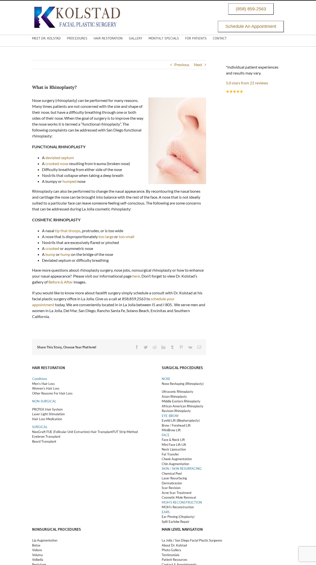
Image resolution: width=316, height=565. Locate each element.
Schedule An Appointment (250, 26)
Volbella (37, 560)
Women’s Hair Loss (45, 388)
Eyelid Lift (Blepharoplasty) (181, 420)
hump (65, 254)
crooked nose (56, 163)
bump (50, 254)
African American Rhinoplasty (182, 406)
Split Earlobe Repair (175, 522)
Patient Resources (174, 560)
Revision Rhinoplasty (176, 411)
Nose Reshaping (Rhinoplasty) (183, 384)
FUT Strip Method (125, 432)
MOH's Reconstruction (178, 507)
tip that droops (67, 230)
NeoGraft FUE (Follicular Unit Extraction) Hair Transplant (72, 432)
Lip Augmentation (44, 540)
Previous (181, 64)
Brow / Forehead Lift (176, 425)
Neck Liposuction (174, 449)
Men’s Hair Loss (43, 384)
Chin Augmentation (175, 464)
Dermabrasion (172, 483)
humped (69, 181)
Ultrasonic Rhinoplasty (177, 392)
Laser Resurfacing (174, 478)
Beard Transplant (44, 441)
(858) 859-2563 (251, 9)
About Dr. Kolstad (174, 545)
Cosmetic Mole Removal (179, 497)
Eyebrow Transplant (46, 436)
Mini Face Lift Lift (174, 445)
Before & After (60, 282)
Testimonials (170, 555)
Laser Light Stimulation (48, 414)
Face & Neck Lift (173, 440)
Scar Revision (171, 488)
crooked (52, 248)
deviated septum (59, 157)
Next (198, 64)
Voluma (37, 555)
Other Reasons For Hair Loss (52, 393)
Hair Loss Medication (47, 419)
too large (106, 236)
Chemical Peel (172, 473)
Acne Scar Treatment (177, 493)
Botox (36, 545)
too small (126, 236)
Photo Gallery (171, 550)
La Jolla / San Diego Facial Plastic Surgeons (192, 540)
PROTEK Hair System (47, 409)
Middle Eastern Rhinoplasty (181, 401)
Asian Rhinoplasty (174, 396)
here (136, 276)
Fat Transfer (170, 454)
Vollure (37, 550)
